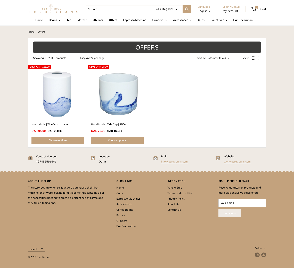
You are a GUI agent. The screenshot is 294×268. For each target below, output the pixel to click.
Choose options (58, 140)
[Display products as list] (259, 58)
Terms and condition (180, 193)
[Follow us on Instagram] (257, 255)
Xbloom (98, 20)
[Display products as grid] (253, 58)
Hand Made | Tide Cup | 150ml (109, 124)
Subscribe (230, 213)
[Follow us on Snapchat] (263, 255)
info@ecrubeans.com (174, 161)
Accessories (180, 20)
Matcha (82, 20)
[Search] (187, 9)
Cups (201, 20)
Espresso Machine (134, 20)
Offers (113, 20)
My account (230, 11)
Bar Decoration (243, 20)
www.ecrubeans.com (237, 161)
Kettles (120, 215)
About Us (173, 204)
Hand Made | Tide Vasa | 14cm (49, 124)
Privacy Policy (176, 198)
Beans (53, 20)
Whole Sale (174, 187)
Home (39, 20)
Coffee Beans (124, 209)
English (33, 248)
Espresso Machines (128, 198)
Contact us (174, 209)
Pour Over (217, 20)
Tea (69, 20)
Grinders (157, 20)
